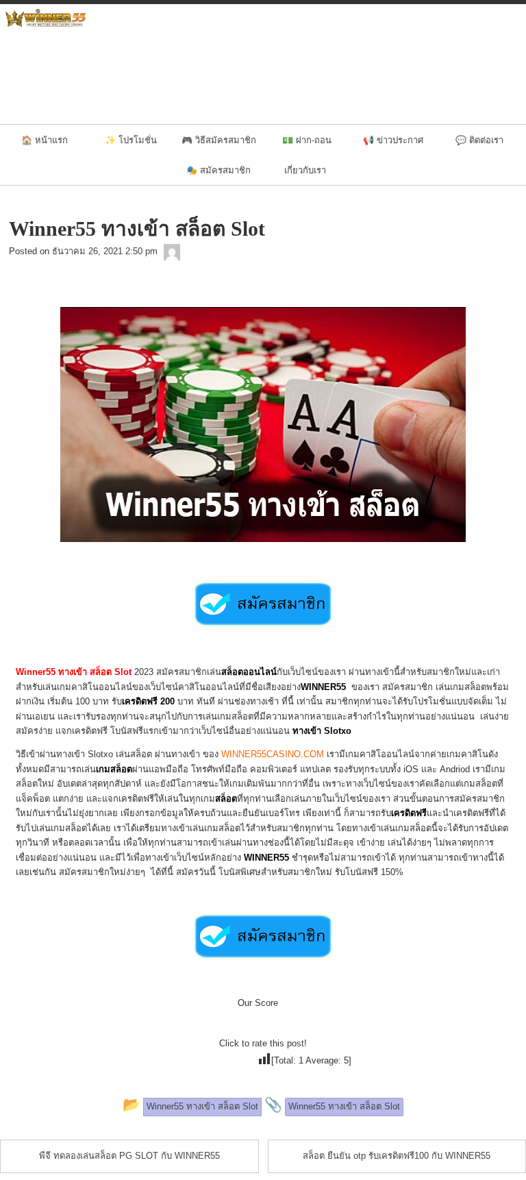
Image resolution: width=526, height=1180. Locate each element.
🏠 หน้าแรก (44, 139)
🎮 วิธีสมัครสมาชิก (218, 139)
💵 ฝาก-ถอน (306, 139)
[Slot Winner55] (172, 251)
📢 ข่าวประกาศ (393, 139)
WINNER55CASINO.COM (272, 754)
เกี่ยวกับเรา (305, 169)
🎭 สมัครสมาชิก (218, 169)
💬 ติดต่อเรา (479, 139)
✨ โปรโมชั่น (131, 139)
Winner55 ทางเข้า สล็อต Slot (74, 672)
